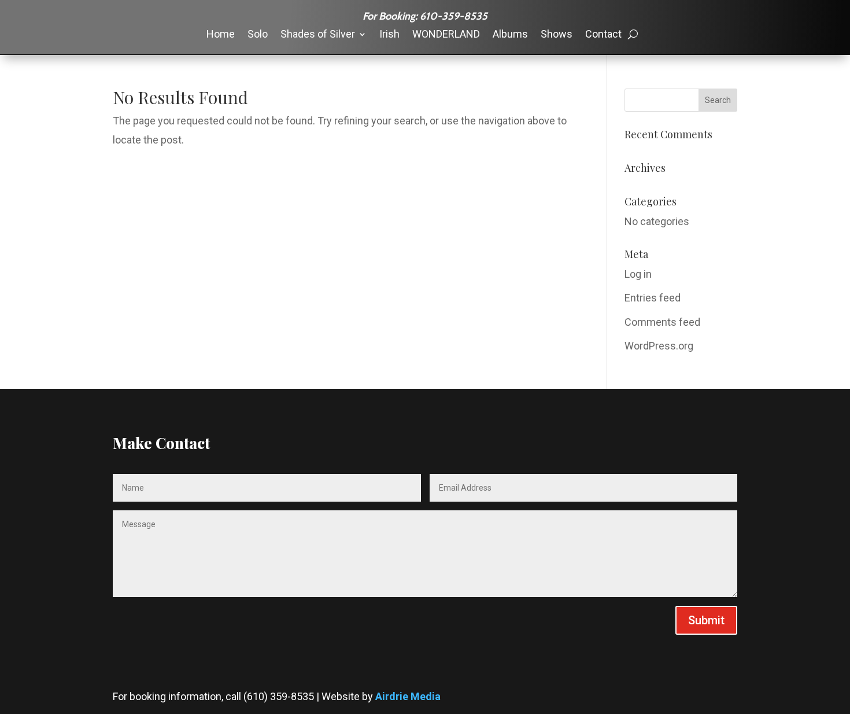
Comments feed (662, 322)
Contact (603, 35)
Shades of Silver (317, 35)
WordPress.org (658, 346)
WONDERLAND (446, 35)
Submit (706, 620)
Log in (638, 274)
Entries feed (652, 298)
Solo (257, 35)
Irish (389, 35)
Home (220, 35)
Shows (556, 35)
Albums (510, 35)
